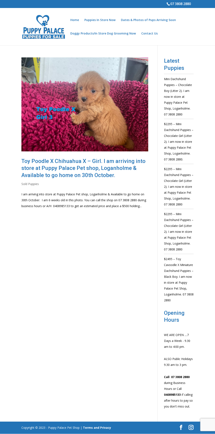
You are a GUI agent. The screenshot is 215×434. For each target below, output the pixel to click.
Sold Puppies (30, 184)
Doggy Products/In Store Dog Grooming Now (103, 33)
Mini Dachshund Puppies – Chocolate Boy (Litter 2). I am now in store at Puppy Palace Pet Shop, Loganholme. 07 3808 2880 (178, 96)
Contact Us (149, 33)
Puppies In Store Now (99, 20)
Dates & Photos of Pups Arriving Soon (148, 20)
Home (74, 20)
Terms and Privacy (97, 428)
